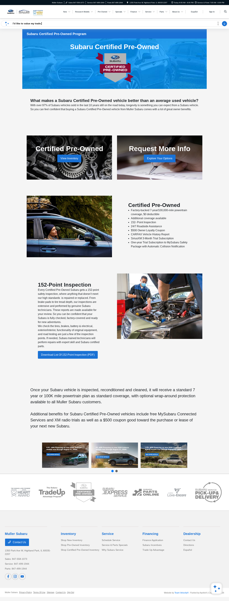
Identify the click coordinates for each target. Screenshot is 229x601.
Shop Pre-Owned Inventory (75, 545)
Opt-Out (70, 592)
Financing (150, 534)
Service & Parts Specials (115, 545)
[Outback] (65, 455)
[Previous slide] (112, 471)
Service (108, 534)
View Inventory (69, 158)
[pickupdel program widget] (208, 492)
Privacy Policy (25, 592)
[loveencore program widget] (177, 492)
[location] (127, 3)
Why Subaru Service (112, 550)
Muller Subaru (11, 592)
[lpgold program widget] (20, 492)
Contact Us (19, 542)
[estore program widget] (146, 492)
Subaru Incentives (152, 545)
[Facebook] (8, 576)
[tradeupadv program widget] (52, 492)
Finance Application (152, 540)
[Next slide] (116, 471)
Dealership (192, 534)
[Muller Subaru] (19, 11)
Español (187, 550)
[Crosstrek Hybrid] (164, 455)
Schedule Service (111, 540)
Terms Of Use (39, 592)
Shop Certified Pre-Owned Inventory (80, 550)
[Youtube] (22, 576)
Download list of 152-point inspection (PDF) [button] (68, 354)
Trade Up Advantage (153, 550)
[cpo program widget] (83, 492)
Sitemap (50, 592)
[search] (225, 12)
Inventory (68, 534)
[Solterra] (114, 455)
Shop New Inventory (71, 540)
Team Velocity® (182, 593)
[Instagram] (15, 576)
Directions (188, 545)
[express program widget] (114, 492)
